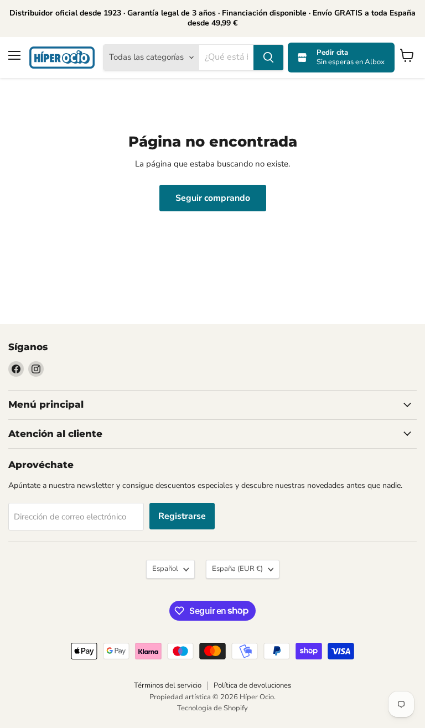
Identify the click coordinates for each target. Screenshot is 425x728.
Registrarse (182, 516)
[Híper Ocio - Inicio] (62, 57)
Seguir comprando (212, 198)
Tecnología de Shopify (212, 708)
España (237, 569)
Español (165, 569)
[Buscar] (268, 57)
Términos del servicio (167, 685)
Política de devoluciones (252, 685)
